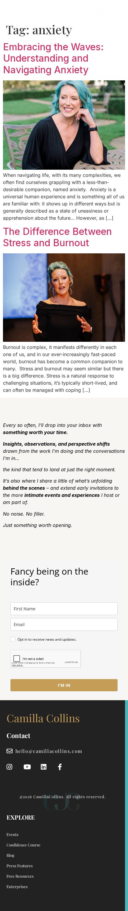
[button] (100, 12)
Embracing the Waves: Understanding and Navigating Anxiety (53, 58)
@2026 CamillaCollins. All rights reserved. (62, 796)
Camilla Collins (31, 12)
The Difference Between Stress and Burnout (57, 237)
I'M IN (64, 685)
